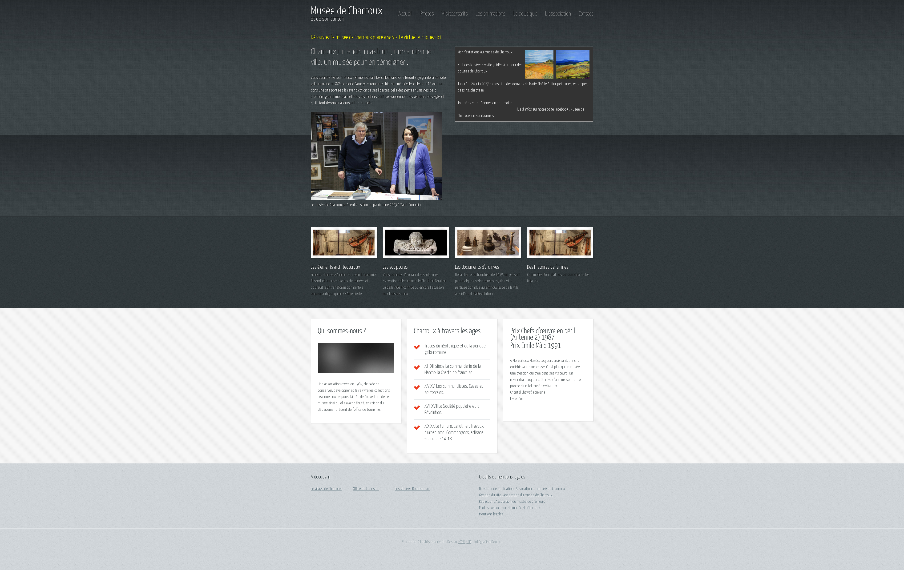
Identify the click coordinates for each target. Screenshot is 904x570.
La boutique (525, 14)
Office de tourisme (366, 489)
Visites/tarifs (455, 14)
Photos (427, 14)
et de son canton (327, 19)
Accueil (405, 14)
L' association (558, 14)
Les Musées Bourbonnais (412, 489)
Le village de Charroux (326, 489)
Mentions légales (491, 514)
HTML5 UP (464, 542)
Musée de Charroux (347, 11)
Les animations (490, 14)
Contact (586, 14)
